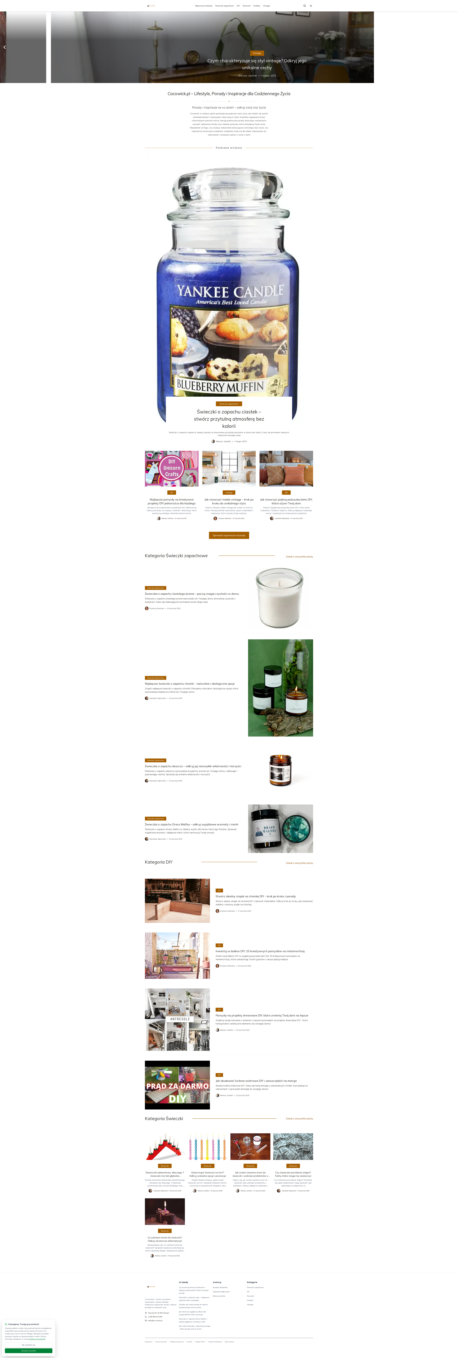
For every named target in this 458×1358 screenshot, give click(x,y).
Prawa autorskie (161, 1342)
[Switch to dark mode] (311, 6)
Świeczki (246, 6)
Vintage (266, 6)
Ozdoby (256, 6)
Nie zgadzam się (28, 1345)
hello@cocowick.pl (155, 1320)
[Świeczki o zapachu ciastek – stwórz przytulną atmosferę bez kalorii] (229, 300)
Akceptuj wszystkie (28, 1351)
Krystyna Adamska (220, 1287)
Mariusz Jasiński (219, 1296)
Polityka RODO (200, 1342)
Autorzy (217, 1282)
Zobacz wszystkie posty (299, 556)
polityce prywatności (37, 1339)
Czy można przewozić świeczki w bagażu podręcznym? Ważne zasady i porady (194, 1290)
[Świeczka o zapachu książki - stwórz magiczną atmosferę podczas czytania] (229, 47)
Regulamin (148, 1342)
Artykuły (183, 1282)
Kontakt (189, 1342)
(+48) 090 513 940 (155, 1317)
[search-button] (304, 5)
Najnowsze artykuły (203, 6)
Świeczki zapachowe (224, 6)
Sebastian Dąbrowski (221, 1292)
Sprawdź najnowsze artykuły (229, 535)
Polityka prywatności (177, 1342)
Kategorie (252, 1282)
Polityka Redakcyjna (215, 1342)
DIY (238, 6)
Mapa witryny (229, 1342)
